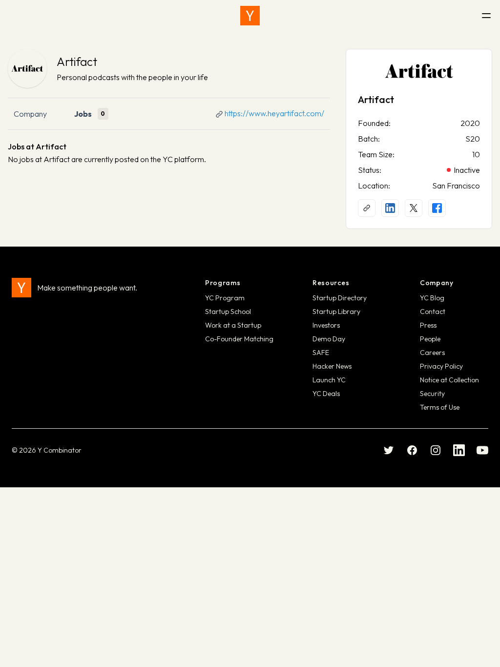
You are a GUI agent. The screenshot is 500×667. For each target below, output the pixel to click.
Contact (432, 311)
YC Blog (432, 297)
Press (428, 325)
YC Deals (326, 393)
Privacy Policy (441, 366)
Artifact (77, 61)
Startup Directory (339, 297)
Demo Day (328, 338)
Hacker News (332, 366)
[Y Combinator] (250, 15)
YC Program (225, 297)
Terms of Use (439, 407)
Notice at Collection (449, 379)
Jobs (83, 114)
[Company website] (366, 208)
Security (432, 393)
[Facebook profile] (437, 208)
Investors (326, 325)
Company (30, 114)
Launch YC (329, 379)
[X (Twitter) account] (413, 208)
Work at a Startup (233, 325)
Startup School (228, 311)
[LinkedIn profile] (390, 208)
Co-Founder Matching (239, 338)
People (430, 338)
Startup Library (336, 311)
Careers (432, 352)
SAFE (320, 352)
